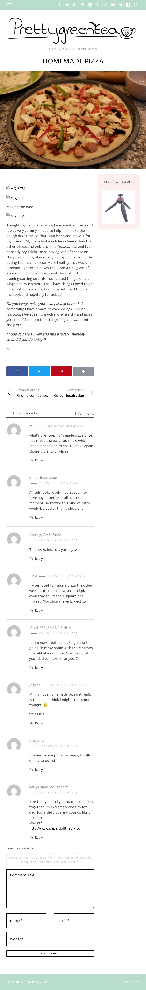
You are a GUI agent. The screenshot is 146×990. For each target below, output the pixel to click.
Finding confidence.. (32, 393)
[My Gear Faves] (118, 207)
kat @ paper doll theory (48, 787)
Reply (39, 460)
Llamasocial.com (37, 982)
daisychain (38, 740)
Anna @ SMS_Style (45, 535)
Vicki (33, 576)
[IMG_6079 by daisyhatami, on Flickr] (15, 216)
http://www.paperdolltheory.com (56, 828)
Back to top (129, 982)
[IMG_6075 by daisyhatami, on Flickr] (15, 197)
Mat (32, 426)
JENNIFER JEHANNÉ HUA (50, 627)
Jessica (34, 685)
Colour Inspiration (69, 393)
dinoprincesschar (43, 477)
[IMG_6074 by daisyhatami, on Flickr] (15, 188)
